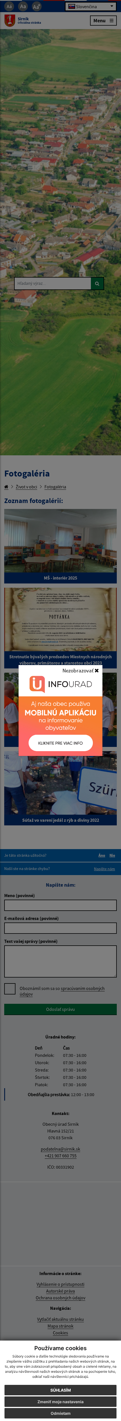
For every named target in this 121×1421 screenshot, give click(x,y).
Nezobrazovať (78, 670)
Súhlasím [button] (60, 1390)
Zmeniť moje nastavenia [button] (60, 1401)
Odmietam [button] (61, 1413)
